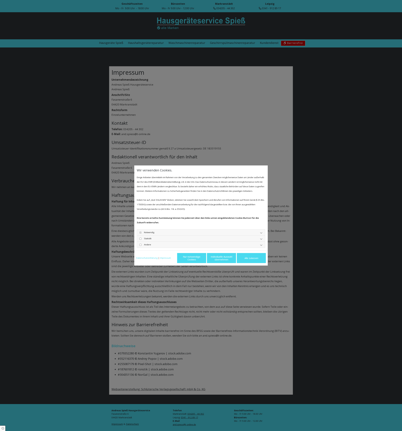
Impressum (165, 257)
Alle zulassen (251, 258)
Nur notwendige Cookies (191, 258)
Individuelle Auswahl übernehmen (221, 258)
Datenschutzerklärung (147, 257)
